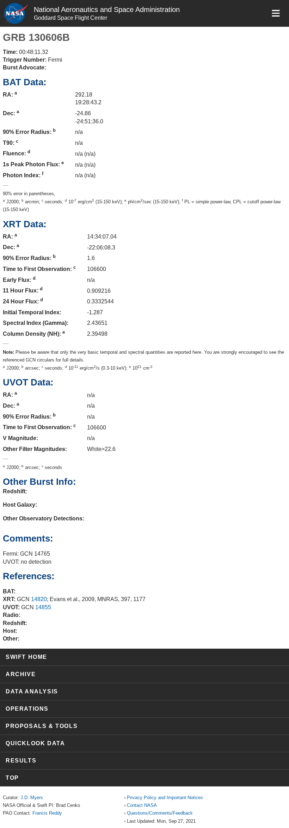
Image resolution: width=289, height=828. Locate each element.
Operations (27, 709)
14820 (39, 599)
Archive (21, 674)
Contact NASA (142, 805)
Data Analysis (32, 691)
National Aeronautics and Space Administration (107, 9)
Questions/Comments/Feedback (160, 813)
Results (21, 761)
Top (12, 778)
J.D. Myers (31, 797)
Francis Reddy (47, 813)
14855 (43, 607)
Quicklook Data (35, 743)
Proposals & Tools (42, 726)
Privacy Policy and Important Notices (165, 797)
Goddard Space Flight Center (70, 18)
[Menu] (276, 13)
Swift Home (26, 657)
